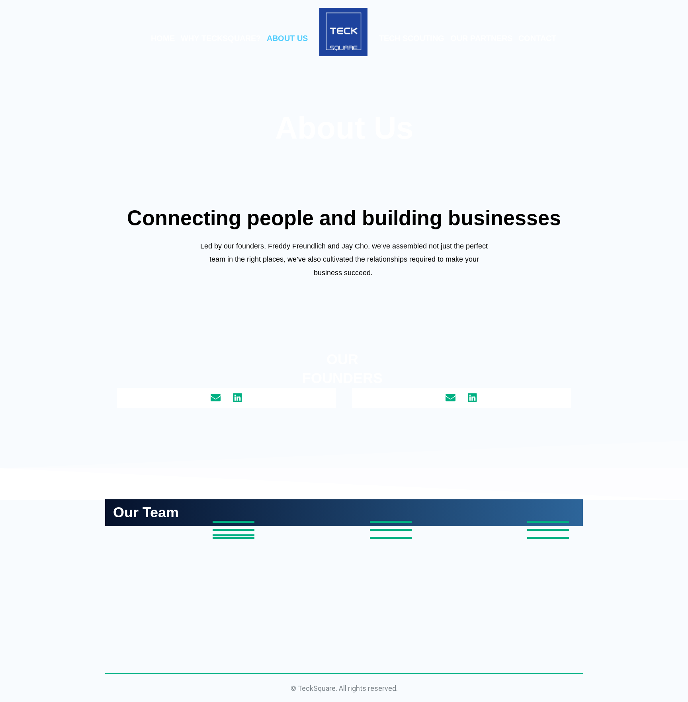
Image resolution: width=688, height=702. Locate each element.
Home (163, 38)
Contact (537, 38)
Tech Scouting (411, 38)
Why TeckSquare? (221, 38)
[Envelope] (216, 398)
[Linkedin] (238, 398)
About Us (287, 38)
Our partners (481, 38)
